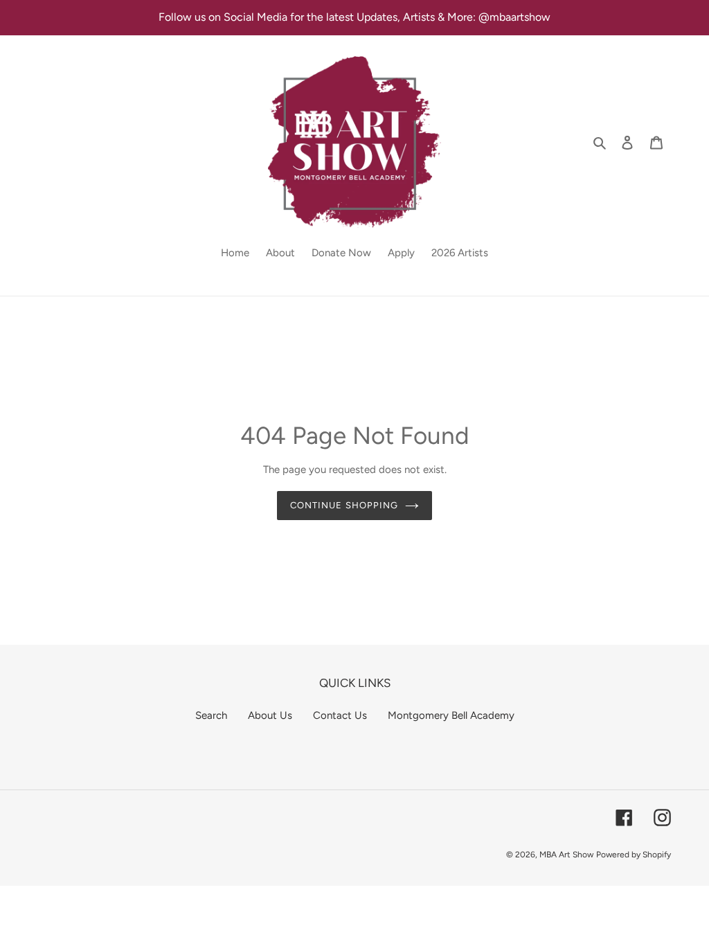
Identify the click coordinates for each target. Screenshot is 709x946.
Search (211, 715)
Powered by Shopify (633, 854)
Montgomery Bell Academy (451, 715)
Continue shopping (344, 505)
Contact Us (340, 715)
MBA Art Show (566, 854)
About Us (270, 715)
